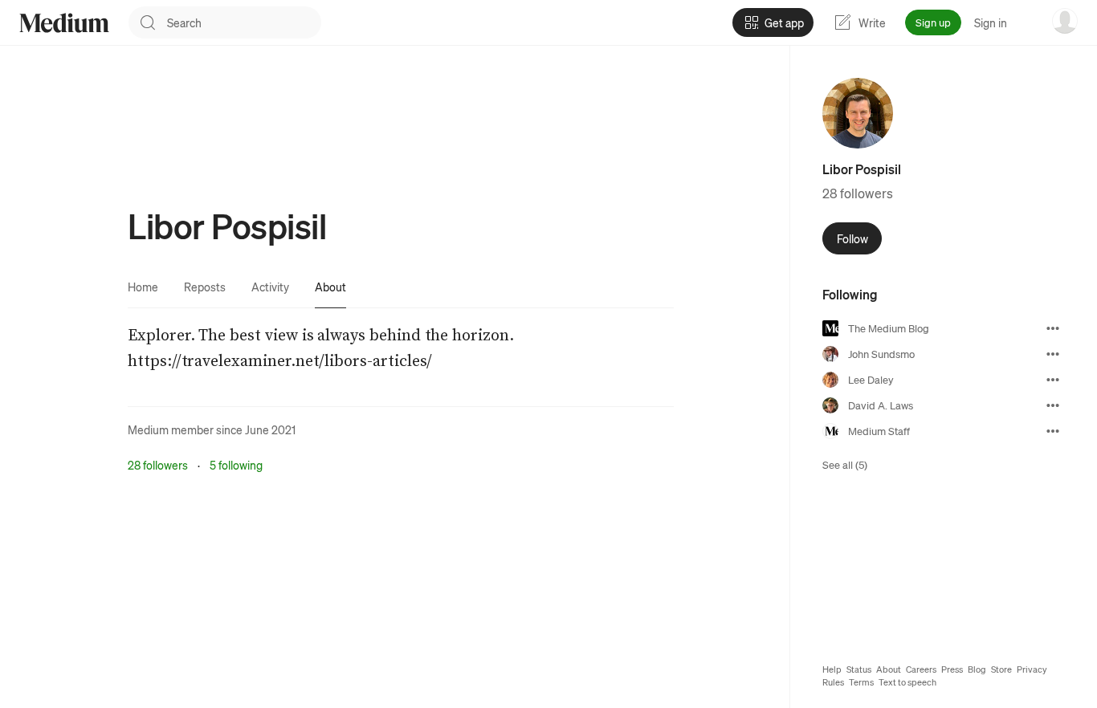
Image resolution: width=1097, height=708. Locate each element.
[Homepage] (64, 23)
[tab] (143, 287)
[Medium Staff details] (1053, 431)
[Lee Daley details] (1053, 380)
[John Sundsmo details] (1053, 354)
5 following (236, 465)
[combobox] (244, 22)
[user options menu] (1065, 21)
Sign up (933, 22)
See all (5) (844, 464)
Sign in (990, 22)
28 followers (158, 465)
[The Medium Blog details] (1053, 328)
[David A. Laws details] (1053, 405)
